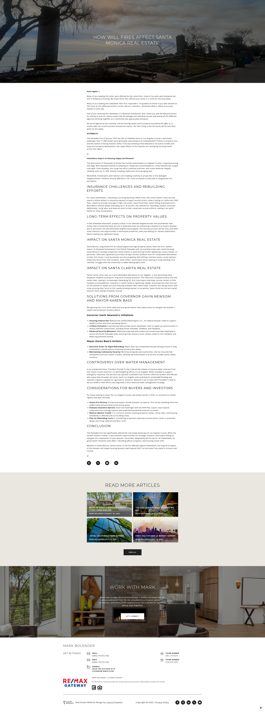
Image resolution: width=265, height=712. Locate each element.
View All (133, 552)
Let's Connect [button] (132, 616)
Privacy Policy (162, 702)
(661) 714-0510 (172, 656)
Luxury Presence (114, 702)
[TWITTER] (194, 702)
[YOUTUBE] (200, 702)
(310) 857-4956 (172, 662)
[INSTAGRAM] (183, 702)
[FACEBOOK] (177, 702)
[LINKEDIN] (189, 702)
